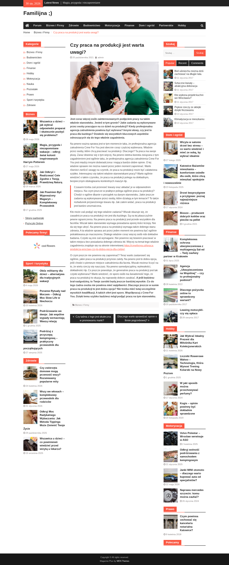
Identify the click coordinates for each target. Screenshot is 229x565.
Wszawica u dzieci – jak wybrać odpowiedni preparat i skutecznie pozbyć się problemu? (52, 128)
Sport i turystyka (35, 100)
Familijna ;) (37, 13)
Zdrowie (74, 25)
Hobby (182, 25)
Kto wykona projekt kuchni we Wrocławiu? (188, 96)
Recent (182, 63)
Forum (37, 25)
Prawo (30, 94)
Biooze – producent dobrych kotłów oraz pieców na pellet (192, 216)
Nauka (30, 84)
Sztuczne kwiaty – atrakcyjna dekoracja (185, 84)
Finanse (129, 25)
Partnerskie (166, 25)
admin (101, 57)
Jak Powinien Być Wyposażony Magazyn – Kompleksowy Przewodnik (51, 199)
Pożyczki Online (34, 223)
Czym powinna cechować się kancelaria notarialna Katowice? (189, 523)
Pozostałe (32, 89)
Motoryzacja (112, 25)
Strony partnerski (34, 218)
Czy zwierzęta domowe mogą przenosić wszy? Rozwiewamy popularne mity (50, 374)
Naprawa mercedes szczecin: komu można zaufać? (191, 493)
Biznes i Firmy (55, 25)
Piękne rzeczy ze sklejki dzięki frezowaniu (187, 108)
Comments (197, 63)
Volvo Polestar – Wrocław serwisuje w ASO (191, 436)
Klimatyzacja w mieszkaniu (189, 119)
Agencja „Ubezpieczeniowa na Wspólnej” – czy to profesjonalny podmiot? (192, 273)
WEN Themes (123, 561)
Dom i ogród (146, 25)
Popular (170, 63)
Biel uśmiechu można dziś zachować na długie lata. (188, 72)
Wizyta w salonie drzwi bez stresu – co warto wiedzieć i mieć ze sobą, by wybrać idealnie (192, 149)
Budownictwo (91, 25)
